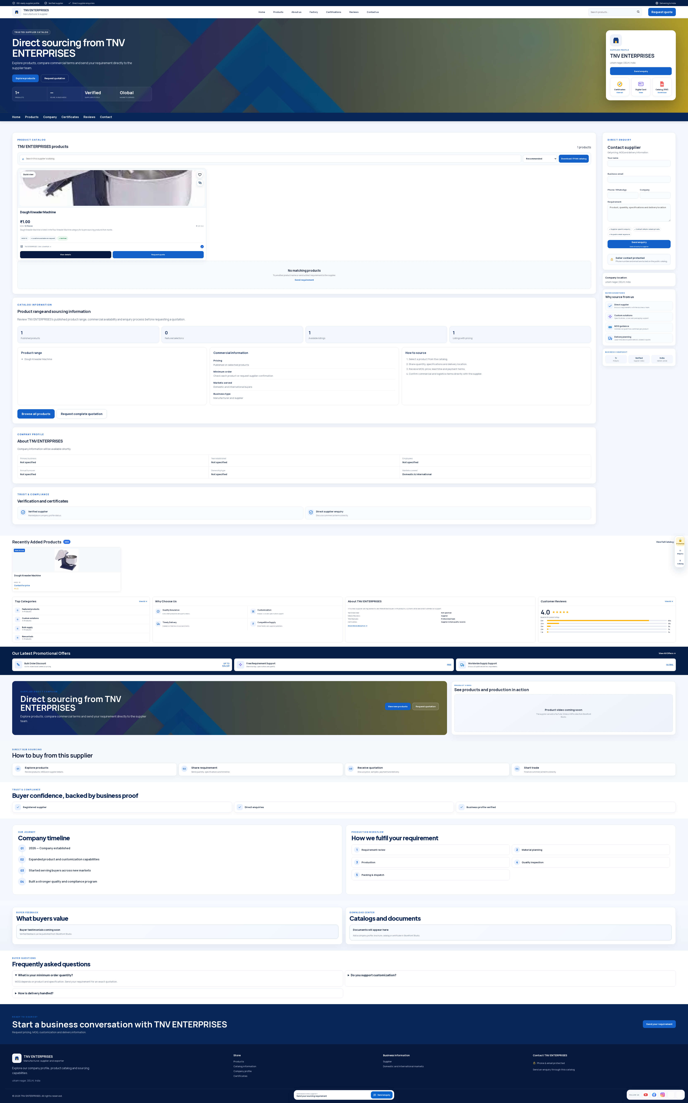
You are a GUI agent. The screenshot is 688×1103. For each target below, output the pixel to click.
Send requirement (304, 279)
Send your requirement (659, 1024)
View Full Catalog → (666, 541)
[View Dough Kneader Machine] (111, 188)
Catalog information (244, 1066)
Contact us (373, 12)
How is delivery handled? (35, 993)
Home (262, 12)
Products (278, 12)
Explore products (25, 78)
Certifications (333, 12)
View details (65, 254)
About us (296, 12)
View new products (398, 706)
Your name (613, 158)
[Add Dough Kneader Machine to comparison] (200, 183)
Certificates (70, 117)
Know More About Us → (357, 626)
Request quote (662, 12)
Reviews (354, 12)
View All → (143, 601)
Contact (106, 117)
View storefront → (44, 247)
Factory (314, 12)
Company (50, 117)
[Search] (638, 12)
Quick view (28, 174)
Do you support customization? (373, 975)
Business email (615, 173)
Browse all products (36, 414)
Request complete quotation (81, 414)
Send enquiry (641, 71)
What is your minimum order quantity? (45, 975)
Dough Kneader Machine (38, 212)
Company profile (242, 1071)
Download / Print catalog (573, 158)
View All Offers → (667, 653)
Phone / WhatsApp (617, 189)
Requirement (614, 201)
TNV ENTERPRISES (31, 247)
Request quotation (54, 78)
